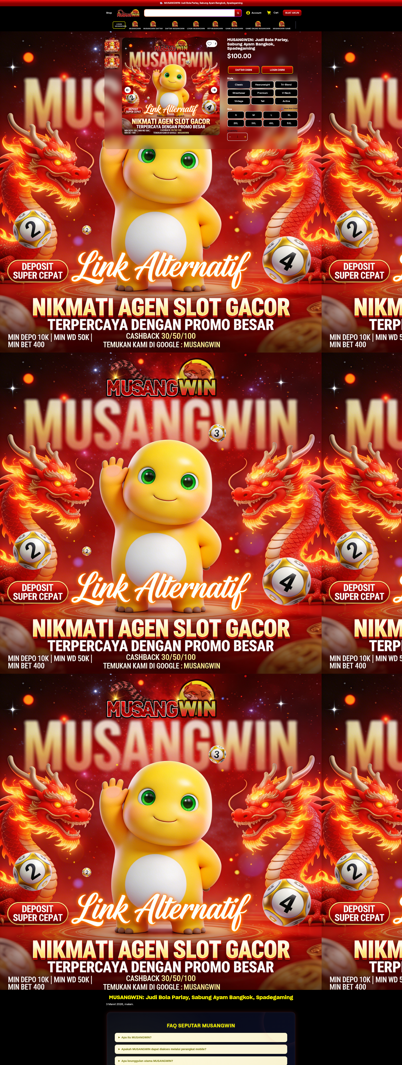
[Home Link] (128, 13)
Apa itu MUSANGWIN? (136, 1037)
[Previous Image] (127, 90)
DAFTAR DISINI (243, 69)
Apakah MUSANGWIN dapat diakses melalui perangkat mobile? (163, 1049)
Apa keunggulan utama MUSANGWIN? (147, 1060)
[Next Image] (214, 90)
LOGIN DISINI (277, 69)
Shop (109, 12)
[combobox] (189, 12)
